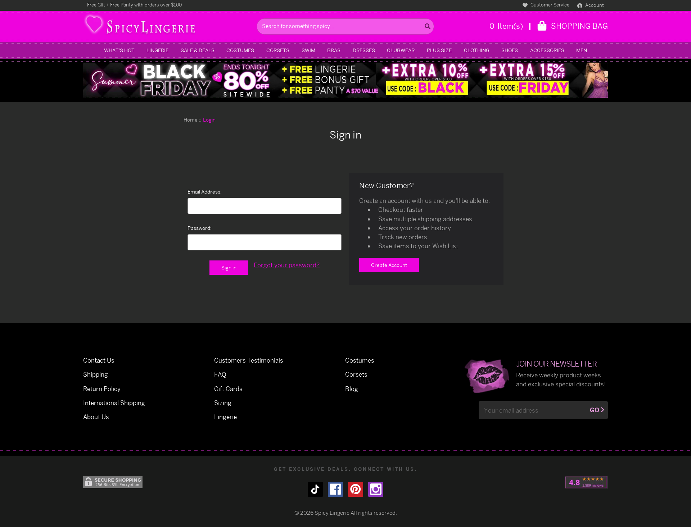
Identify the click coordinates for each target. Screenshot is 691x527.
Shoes (509, 50)
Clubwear (401, 50)
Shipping (95, 374)
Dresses (364, 50)
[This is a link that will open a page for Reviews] (586, 482)
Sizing (222, 402)
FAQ (220, 374)
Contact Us (98, 360)
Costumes (240, 50)
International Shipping (114, 402)
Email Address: (205, 191)
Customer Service (549, 5)
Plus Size (439, 50)
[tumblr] (315, 489)
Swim (308, 50)
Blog (351, 388)
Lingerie (157, 50)
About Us (96, 417)
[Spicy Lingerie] (168, 26)
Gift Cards (228, 388)
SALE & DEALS (197, 50)
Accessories (547, 50)
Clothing (476, 50)
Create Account (389, 265)
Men (581, 50)
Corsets (277, 50)
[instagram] (375, 489)
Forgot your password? (287, 265)
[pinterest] (355, 489)
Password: (200, 228)
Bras (333, 50)
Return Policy (102, 388)
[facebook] (335, 489)
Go (594, 410)
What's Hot (119, 50)
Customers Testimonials (248, 360)
